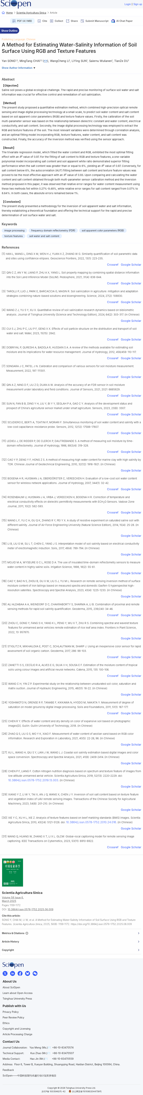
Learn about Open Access (17, 992)
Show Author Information (17, 67)
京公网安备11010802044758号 (87, 1091)
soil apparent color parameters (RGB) (103, 230)
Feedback (8, 1069)
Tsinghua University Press (17, 998)
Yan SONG (9, 61)
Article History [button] (10, 941)
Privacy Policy (11, 1011)
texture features (13, 236)
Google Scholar (131, 264)
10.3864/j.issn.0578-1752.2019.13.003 (33, 780)
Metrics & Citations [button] (13, 933)
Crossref (112, 264)
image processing (14, 230)
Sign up (137, 4)
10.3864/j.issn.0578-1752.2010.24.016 (91, 822)
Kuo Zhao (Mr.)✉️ (40, 1053)
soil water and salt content (44, 236)
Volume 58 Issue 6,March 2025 (13, 899)
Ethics (6, 1023)
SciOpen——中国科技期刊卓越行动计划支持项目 (29, 1075)
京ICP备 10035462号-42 (53, 1091)
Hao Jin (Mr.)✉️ (39, 1058)
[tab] (71, 933)
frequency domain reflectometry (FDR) (53, 230)
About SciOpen (11, 987)
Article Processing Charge (17, 1034)
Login (128, 4)
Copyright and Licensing (17, 1028)
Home (9, 12)
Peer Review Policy (13, 1017)
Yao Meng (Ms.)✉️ (40, 1047)
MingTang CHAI (30, 61)
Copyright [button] (8, 949)
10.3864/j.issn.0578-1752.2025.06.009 (30, 909)
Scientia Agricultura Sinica (31, 12)
